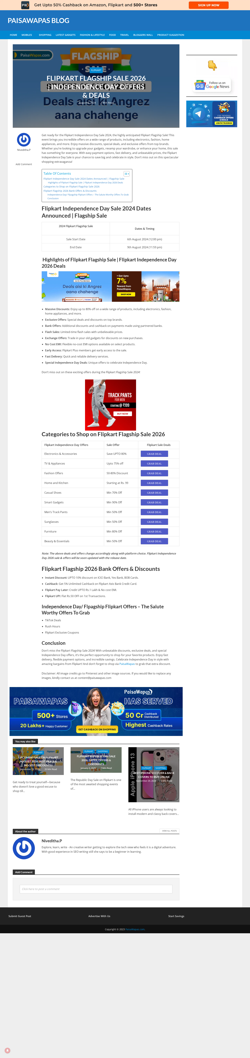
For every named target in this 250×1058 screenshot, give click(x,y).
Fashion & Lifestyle (92, 34)
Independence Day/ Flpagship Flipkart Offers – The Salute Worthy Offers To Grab (88, 194)
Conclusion (53, 198)
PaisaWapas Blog (38, 20)
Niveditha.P (24, 149)
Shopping (45, 34)
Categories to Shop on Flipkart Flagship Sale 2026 (71, 186)
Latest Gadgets (66, 34)
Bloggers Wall (143, 34)
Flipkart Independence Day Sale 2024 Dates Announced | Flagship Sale (84, 178)
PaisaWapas (127, 664)
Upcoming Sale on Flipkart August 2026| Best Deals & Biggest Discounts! (38, 761)
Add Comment (24, 164)
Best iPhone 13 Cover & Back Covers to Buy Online (154, 774)
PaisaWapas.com (135, 929)
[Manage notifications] (7, 1050)
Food (112, 34)
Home (13, 34)
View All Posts (169, 830)
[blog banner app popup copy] (110, 405)
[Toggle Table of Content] (125, 174)
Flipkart (96, 70)
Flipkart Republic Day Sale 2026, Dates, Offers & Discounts (96, 760)
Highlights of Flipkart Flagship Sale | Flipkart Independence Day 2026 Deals (85, 182)
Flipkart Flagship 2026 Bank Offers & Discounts (70, 190)
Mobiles (27, 34)
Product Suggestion (170, 34)
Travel (124, 34)
